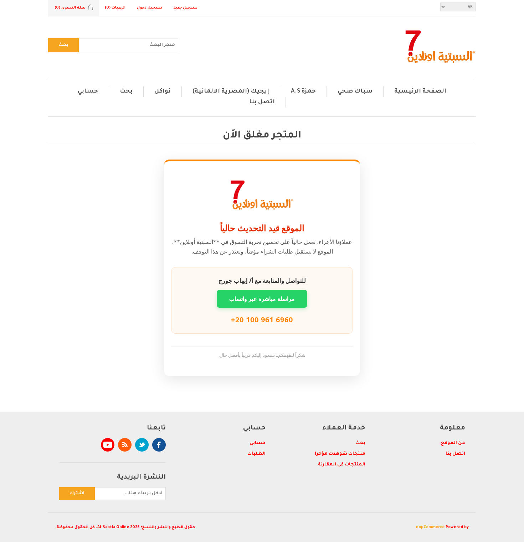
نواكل (162, 91)
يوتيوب (107, 445)
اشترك (77, 493)
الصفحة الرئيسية (420, 91)
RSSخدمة (125, 445)
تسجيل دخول (149, 8)
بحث (63, 45)
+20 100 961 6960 (262, 319)
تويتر (142, 445)
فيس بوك (159, 445)
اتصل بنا (262, 102)
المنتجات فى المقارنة (341, 464)
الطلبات (256, 454)
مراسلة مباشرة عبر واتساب (262, 299)
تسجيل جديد (185, 8)
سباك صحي (355, 91)
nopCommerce (430, 527)
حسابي (88, 91)
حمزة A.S (303, 91)
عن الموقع (453, 443)
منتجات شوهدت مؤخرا (340, 454)
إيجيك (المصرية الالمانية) (230, 91)
